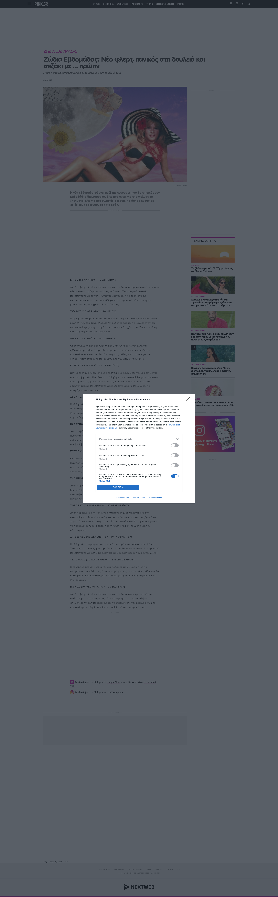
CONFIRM (118, 487)
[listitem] (139, 439)
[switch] (175, 445)
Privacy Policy (155, 497)
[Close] (189, 399)
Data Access (139, 497)
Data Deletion (122, 497)
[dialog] (139, 448)
